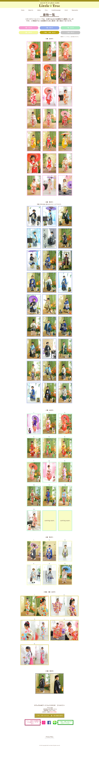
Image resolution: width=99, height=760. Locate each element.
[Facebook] (49, 722)
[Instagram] (43, 722)
